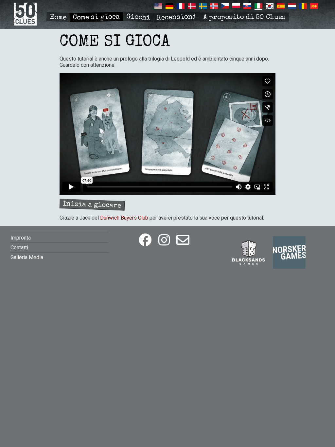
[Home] (25, 24)
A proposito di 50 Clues (244, 17)
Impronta (20, 238)
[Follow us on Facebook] (145, 240)
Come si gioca (96, 17)
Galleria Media (26, 257)
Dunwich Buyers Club (124, 218)
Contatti (19, 247)
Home (58, 17)
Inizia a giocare (92, 205)
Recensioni (177, 17)
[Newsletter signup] (182, 240)
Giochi (138, 17)
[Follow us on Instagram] (164, 240)
